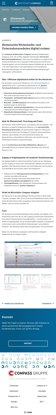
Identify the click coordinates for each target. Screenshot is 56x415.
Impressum (14, 391)
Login (29, 413)
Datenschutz (42, 396)
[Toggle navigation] (3, 3)
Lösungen (42, 391)
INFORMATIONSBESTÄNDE (23, 28)
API (41, 402)
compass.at (41, 386)
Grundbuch (46, 304)
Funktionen (16, 10)
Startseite (5, 10)
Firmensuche (13, 396)
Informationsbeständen (38, 83)
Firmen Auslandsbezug (14, 304)
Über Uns (14, 407)
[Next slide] (52, 279)
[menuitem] (13, 283)
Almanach (26, 10)
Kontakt (28, 344)
